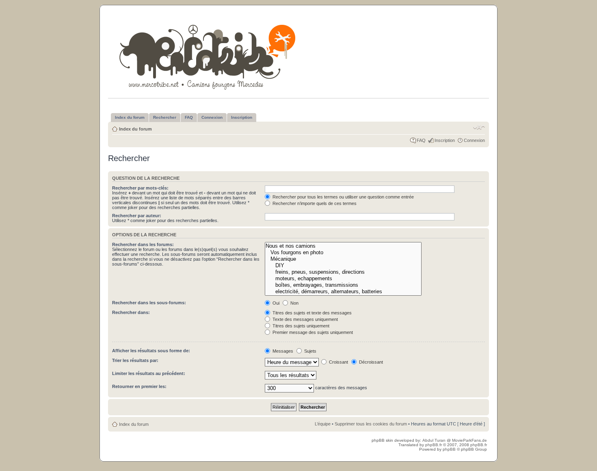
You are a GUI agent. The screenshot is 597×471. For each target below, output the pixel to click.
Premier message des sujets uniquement (312, 332)
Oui (275, 303)
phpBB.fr (433, 445)
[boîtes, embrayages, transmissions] (343, 285)
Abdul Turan (434, 440)
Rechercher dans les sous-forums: (149, 302)
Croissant (338, 362)
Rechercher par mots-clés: (140, 187)
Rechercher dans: (131, 312)
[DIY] (343, 265)
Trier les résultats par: (135, 360)
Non (293, 303)
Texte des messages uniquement (304, 319)
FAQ (421, 140)
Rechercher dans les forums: (143, 244)
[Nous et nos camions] (343, 246)
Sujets (309, 351)
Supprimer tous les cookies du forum (371, 423)
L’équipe (323, 423)
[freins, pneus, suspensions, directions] (343, 272)
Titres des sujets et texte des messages (311, 312)
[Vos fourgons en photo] (343, 252)
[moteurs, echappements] (343, 278)
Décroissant (370, 362)
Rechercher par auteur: (136, 215)
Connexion (474, 140)
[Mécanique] (343, 259)
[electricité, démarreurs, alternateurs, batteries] (343, 291)
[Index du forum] (208, 55)
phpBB (449, 449)
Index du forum (135, 128)
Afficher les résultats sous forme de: (151, 350)
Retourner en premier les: (139, 386)
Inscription (445, 140)
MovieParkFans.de (469, 440)
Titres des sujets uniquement (300, 325)
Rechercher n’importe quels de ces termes (314, 203)
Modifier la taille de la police (479, 127)
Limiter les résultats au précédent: (148, 373)
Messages (282, 351)
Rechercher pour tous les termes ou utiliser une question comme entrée (342, 196)
